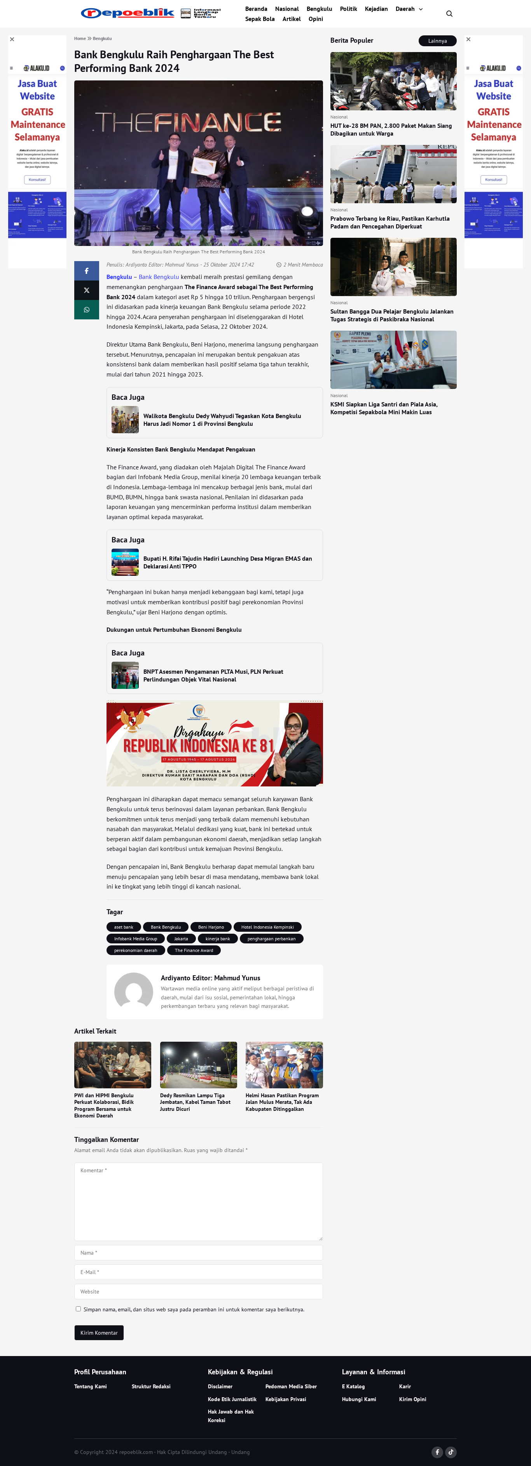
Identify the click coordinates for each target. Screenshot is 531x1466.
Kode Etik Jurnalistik (232, 1399)
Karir (405, 1386)
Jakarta (181, 938)
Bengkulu (319, 8)
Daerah (405, 8)
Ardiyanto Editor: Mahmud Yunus (162, 264)
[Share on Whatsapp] (86, 309)
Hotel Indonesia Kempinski (267, 927)
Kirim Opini (412, 1399)
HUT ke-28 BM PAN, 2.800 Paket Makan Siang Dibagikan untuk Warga (391, 129)
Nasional (287, 8)
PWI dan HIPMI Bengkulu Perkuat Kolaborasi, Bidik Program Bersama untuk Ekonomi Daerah (104, 1105)
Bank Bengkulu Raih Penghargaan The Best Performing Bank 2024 (174, 61)
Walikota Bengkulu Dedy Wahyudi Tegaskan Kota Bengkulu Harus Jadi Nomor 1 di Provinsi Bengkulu (222, 419)
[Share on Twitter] (86, 290)
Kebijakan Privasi (286, 1399)
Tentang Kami (90, 1386)
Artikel (292, 19)
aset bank (123, 927)
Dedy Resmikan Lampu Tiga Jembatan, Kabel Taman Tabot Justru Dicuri (195, 1102)
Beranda (256, 8)
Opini (316, 19)
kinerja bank (218, 938)
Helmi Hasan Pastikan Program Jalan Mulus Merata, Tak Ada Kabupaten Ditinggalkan (282, 1102)
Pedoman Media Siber (291, 1386)
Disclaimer (220, 1386)
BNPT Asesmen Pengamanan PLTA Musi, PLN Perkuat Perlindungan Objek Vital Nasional (213, 675)
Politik (348, 8)
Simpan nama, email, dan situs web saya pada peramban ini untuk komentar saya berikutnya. (194, 1309)
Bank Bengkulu (159, 277)
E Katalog (353, 1386)
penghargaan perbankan (272, 938)
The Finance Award (194, 950)
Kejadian (376, 8)
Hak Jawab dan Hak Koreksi (231, 1416)
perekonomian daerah (135, 950)
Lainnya (437, 40)
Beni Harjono (211, 927)
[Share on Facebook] (86, 271)
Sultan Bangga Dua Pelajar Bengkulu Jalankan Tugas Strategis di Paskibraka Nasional (392, 315)
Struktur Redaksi (151, 1386)
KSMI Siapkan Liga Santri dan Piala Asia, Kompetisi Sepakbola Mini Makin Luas (383, 408)
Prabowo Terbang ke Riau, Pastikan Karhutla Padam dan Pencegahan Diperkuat (390, 222)
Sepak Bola (260, 19)
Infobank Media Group (135, 938)
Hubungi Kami (359, 1399)
